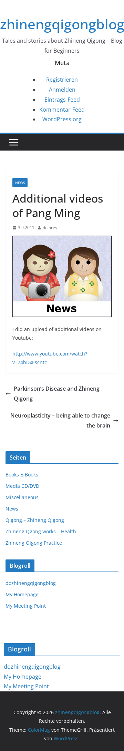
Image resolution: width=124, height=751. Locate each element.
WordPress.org (62, 119)
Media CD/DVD (22, 486)
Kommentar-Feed (62, 109)
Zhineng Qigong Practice (34, 542)
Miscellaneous (22, 497)
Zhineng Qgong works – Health (41, 531)
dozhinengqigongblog (31, 583)
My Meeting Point (26, 606)
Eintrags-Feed (62, 99)
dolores (50, 227)
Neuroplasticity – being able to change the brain (60, 420)
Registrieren (62, 79)
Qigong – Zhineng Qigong (35, 520)
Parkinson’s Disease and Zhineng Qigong (57, 393)
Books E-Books (22, 474)
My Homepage (22, 594)
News (20, 182)
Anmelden (62, 89)
